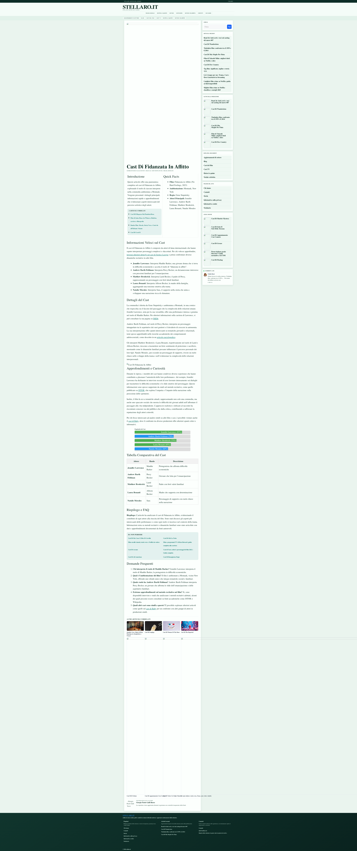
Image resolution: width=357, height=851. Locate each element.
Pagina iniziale (150, 13)
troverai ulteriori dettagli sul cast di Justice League (147, 254)
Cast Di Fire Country (211, 64)
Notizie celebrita (190, 13)
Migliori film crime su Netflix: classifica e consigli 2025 (214, 88)
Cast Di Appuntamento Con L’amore (219, 236)
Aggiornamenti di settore (131, 18)
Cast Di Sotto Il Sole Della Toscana (218, 228)
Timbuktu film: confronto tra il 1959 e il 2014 (217, 49)
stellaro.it (140, 6)
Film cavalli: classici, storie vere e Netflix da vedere (144, 542)
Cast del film (150, 18)
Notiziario (179, 13)
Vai (229, 27)
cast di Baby (133, 421)
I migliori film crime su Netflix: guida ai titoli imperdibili (217, 82)
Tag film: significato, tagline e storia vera (216, 69)
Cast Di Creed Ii (135, 232)
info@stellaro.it (203, 830)
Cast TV (158, 18)
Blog (142, 18)
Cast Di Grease (216, 243)
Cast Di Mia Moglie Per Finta (214, 54)
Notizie (172, 13)
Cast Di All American (135, 557)
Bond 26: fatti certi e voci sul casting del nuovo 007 (216, 39)
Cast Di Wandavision (211, 44)
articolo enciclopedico (166, 337)
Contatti (200, 13)
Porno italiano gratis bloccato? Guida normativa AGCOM (218, 253)
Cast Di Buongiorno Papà (171, 557)
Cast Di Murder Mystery (220, 218)
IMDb (155, 318)
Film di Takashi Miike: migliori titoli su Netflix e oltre (217, 59)
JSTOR (141, 390)
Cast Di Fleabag (217, 260)
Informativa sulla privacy (213, 200)
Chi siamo (208, 13)
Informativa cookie (210, 204)
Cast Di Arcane (133, 550)
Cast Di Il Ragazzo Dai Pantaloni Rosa (142, 214)
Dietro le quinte (162, 13)
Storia (206, 196)
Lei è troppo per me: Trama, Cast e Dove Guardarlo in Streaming (216, 76)
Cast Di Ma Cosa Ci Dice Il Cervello (139, 538)
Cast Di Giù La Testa (170, 538)
